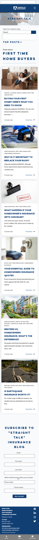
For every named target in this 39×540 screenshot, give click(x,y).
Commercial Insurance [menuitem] (9, 514)
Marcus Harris (22, 93)
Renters (7, 323)
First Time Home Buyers (23, 151)
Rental (18, 321)
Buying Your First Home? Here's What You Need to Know (18, 102)
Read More (29, 120)
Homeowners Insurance (12, 153)
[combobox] (17, 32)
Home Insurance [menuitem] (7, 510)
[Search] (33, 32)
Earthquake (8, 387)
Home (20, 323)
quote (6, 263)
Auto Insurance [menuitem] (7, 512)
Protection (14, 385)
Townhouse (14, 323)
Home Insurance (9, 151)
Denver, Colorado (10, 93)
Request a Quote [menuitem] (7, 517)
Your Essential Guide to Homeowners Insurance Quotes (19, 272)
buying (23, 321)
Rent (27, 321)
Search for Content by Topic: (12, 29)
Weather (7, 385)
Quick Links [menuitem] (6, 508)
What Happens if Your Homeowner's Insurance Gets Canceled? (19, 213)
